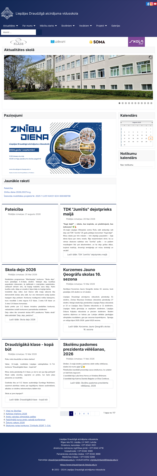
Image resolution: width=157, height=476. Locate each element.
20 (137, 138)
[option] (26, 42)
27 (137, 141)
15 (146, 135)
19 (133, 138)
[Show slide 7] (139, 103)
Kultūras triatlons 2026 (16, 413)
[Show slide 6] (135, 103)
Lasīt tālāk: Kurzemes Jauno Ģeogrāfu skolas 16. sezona (89, 328)
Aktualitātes (9, 25)
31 (124, 144)
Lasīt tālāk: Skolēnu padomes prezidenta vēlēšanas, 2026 (89, 384)
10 (124, 135)
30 (150, 141)
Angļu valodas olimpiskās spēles (21, 416)
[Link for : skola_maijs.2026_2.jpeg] (78, 77)
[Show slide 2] (123, 103)
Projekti (100, 25)
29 (146, 141)
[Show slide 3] (126, 103)
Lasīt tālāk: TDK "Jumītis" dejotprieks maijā (87, 254)
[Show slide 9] (145, 103)
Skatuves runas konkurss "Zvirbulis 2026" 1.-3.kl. (28, 425)
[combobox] (18, 32)
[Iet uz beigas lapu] (97, 413)
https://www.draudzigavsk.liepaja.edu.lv (78, 464)
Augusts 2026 (136, 122)
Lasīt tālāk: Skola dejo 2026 (22, 319)
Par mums (27, 25)
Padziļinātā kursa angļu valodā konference (25, 419)
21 (142, 138)
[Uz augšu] (152, 471)
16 (150, 135)
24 (124, 141)
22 (146, 138)
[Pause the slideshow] (145, 77)
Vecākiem (84, 25)
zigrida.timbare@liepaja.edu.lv (104, 460)
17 (124, 138)
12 (133, 135)
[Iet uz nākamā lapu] (92, 413)
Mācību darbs (47, 25)
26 (133, 141)
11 (128, 135)
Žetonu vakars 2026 (15, 422)
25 (129, 141)
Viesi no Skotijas (13, 411)
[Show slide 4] (129, 103)
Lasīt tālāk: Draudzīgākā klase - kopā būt (28, 399)
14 (142, 135)
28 (142, 141)
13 (137, 135)
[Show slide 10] (148, 103)
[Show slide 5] (132, 103)
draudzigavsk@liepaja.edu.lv (61, 460)
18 (129, 138)
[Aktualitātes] (16, 25)
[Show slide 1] (119, 103)
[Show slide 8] (142, 103)
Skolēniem (66, 25)
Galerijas (115, 25)
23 (150, 138)
